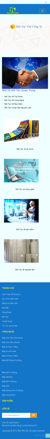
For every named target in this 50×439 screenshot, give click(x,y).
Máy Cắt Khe (7, 377)
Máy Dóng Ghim (8, 395)
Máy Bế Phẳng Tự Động (12, 360)
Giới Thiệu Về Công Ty (11, 294)
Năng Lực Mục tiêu (10, 303)
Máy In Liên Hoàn (9, 351)
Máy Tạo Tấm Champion (12, 338)
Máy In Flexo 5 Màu (10, 356)
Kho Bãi (5, 308)
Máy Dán (5, 386)
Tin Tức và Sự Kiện (10, 326)
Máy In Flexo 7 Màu (10, 347)
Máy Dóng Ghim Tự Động (12, 390)
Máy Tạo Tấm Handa (11, 342)
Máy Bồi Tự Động (9, 381)
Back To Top (39, 435)
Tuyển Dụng (7, 321)
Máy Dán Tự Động (9, 372)
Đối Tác (5, 317)
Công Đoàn (6, 312)
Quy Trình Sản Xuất (10, 299)
